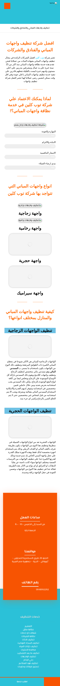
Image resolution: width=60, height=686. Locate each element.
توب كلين (39, 57)
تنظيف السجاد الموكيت (28, 643)
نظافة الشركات (28, 636)
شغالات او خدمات (28, 633)
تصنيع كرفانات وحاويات (28, 667)
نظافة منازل (28, 630)
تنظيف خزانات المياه (28, 646)
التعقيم (28, 626)
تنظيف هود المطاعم (28, 663)
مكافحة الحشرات (28, 650)
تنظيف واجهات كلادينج (44, 375)
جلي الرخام (28, 660)
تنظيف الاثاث (28, 640)
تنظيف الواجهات (28, 656)
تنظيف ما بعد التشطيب (28, 653)
